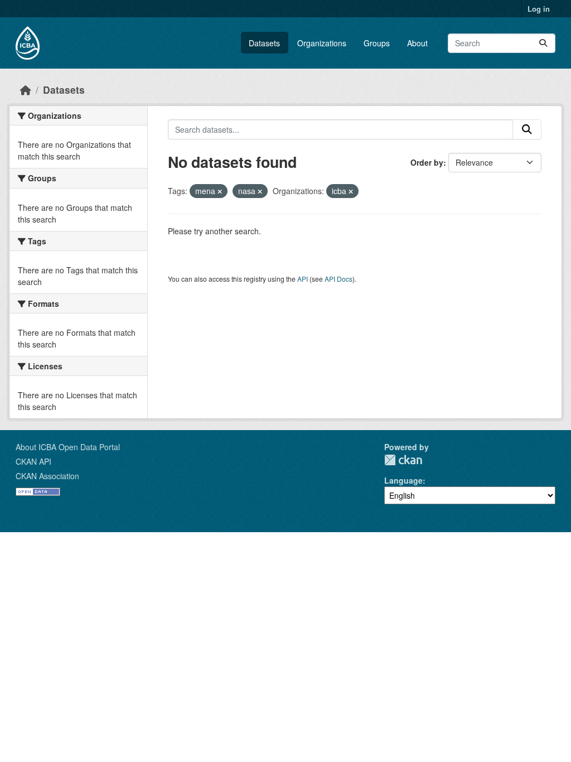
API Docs (338, 278)
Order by (426, 162)
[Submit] (543, 43)
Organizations (321, 43)
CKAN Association (47, 475)
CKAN (403, 460)
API (302, 278)
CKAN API (33, 461)
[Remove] (219, 191)
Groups (377, 43)
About (417, 43)
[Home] (25, 90)
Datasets (264, 43)
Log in (539, 8)
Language (403, 480)
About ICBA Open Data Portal (68, 446)
